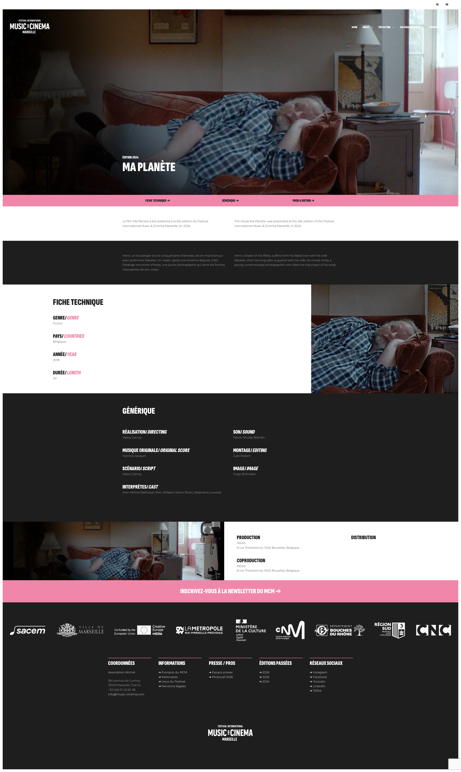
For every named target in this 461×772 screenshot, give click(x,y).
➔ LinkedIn (317, 686)
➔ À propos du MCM (172, 672)
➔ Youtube (317, 681)
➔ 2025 (264, 677)
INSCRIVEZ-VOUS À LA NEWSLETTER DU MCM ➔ (230, 591)
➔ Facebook (318, 677)
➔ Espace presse (221, 672)
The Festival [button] (384, 27)
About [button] (366, 27)
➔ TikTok (315, 690)
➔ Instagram (318, 672)
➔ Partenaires (168, 677)
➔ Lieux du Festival (171, 681)
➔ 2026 (264, 672)
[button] (449, 27)
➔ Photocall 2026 (221, 677)
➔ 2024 (264, 681)
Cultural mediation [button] (410, 27)
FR (437, 4)
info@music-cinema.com (126, 694)
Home (354, 27)
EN (447, 4)
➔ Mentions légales (172, 686)
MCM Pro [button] (433, 27)
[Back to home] (37, 27)
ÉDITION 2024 (130, 157)
